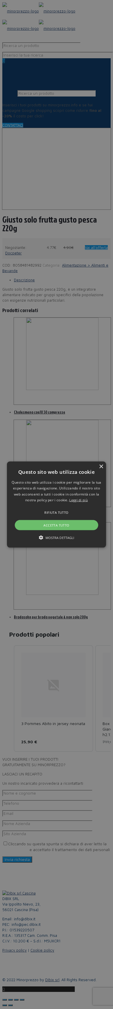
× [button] (101, 467)
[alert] (56, 504)
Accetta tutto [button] (56, 525)
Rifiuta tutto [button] (56, 512)
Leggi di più (78, 500)
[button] (56, 505)
